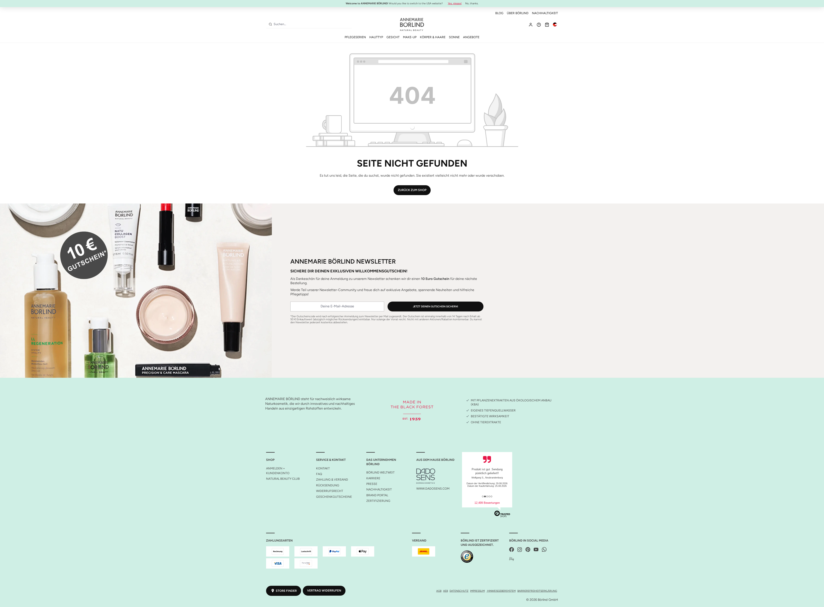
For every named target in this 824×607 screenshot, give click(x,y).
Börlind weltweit (380, 472)
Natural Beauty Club (283, 479)
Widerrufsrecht (329, 491)
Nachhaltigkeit (545, 13)
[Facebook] (511, 550)
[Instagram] (519, 550)
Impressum (477, 590)
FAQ (319, 474)
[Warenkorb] (547, 24)
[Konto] (531, 24)
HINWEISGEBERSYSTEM (501, 590)
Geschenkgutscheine (334, 497)
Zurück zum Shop (412, 190)
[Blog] (511, 559)
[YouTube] (536, 550)
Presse (371, 484)
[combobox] (312, 24)
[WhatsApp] (544, 550)
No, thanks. (472, 3)
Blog (499, 13)
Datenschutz (459, 590)
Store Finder (286, 591)
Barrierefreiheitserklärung (537, 590)
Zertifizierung (378, 501)
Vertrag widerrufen (324, 590)
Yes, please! (455, 3)
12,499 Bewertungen (487, 502)
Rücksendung (327, 485)
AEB (445, 590)
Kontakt (323, 468)
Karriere (373, 478)
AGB (438, 590)
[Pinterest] (528, 550)
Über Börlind (518, 13)
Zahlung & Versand (332, 479)
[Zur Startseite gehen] (412, 24)
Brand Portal (377, 495)
